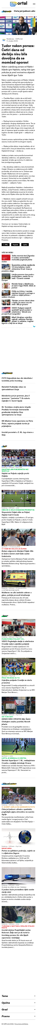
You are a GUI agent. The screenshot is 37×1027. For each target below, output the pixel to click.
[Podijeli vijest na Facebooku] (33, 20)
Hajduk (15, 245)
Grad (5, 1009)
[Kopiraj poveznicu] (33, 24)
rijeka (25, 245)
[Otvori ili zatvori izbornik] (34, 4)
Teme (5, 996)
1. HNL (5, 245)
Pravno (6, 1016)
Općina (6, 1002)
